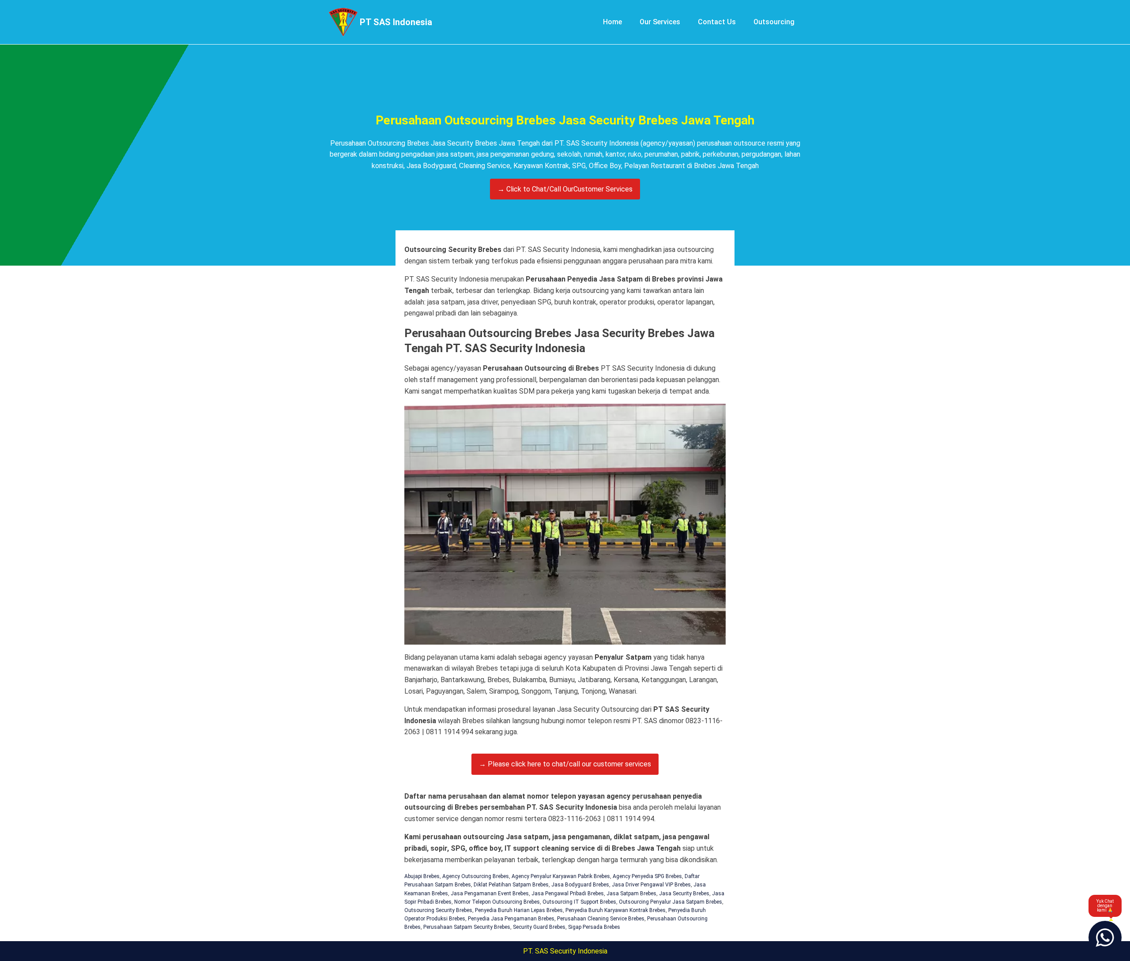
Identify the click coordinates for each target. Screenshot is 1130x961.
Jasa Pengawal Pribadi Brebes (567, 893)
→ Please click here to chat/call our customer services (565, 764)
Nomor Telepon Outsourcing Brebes (497, 902)
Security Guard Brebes (539, 927)
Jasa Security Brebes (684, 893)
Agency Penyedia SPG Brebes (647, 876)
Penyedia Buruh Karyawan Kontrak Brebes (615, 910)
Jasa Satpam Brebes (631, 893)
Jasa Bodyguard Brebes (580, 885)
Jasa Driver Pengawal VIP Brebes (651, 885)
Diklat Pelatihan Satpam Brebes (511, 885)
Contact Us (717, 22)
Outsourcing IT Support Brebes (579, 902)
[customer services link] (1105, 937)
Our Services (660, 22)
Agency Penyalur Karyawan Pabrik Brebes (561, 876)
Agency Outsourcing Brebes (475, 876)
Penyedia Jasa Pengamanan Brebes (511, 919)
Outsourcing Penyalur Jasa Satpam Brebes (670, 902)
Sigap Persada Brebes (594, 927)
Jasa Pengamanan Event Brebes (490, 893)
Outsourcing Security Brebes (438, 910)
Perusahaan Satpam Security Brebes (466, 927)
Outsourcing (774, 22)
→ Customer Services (565, 189)
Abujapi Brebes (422, 876)
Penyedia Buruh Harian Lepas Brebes (519, 910)
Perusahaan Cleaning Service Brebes (600, 919)
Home (612, 22)
